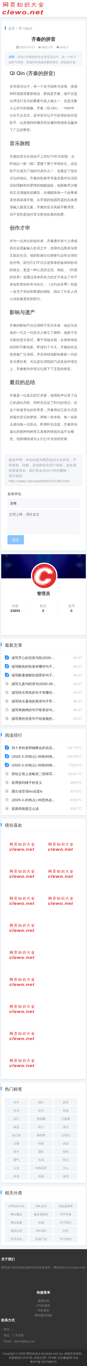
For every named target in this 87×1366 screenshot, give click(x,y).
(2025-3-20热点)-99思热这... (33, 799)
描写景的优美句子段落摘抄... (33, 718)
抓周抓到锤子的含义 (27, 782)
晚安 (16, 1127)
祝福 (41, 1176)
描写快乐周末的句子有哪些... (33, 692)
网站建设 (16, 1214)
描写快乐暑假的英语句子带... (33, 701)
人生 (16, 1168)
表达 (16, 1176)
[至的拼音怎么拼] (22, 982)
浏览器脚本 (65, 1206)
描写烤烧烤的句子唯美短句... (33, 709)
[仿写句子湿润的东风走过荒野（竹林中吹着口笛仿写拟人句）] (22, 928)
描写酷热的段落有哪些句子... (33, 666)
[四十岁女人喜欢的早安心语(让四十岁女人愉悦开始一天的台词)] (22, 1009)
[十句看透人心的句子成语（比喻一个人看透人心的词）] (22, 847)
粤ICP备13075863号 (43, 1361)
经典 (41, 1143)
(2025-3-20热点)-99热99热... (33, 756)
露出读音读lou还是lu (27, 791)
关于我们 (66, 1222)
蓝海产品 (41, 1239)
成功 (66, 1127)
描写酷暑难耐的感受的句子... (33, 674)
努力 (41, 1127)
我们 (41, 1102)
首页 (11, 28)
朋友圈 (41, 1118)
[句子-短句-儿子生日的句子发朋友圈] (61, 874)
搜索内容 (43, 1300)
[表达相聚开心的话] (22, 874)
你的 (66, 1151)
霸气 (16, 1159)
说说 (66, 1143)
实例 (41, 1222)
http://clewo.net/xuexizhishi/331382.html (39, 480)
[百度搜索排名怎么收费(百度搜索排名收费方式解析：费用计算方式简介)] (22, 1036)
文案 (16, 1143)
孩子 (16, 1151)
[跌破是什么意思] (22, 955)
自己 (16, 1118)
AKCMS (41, 1230)
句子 (16, 1102)
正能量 (65, 1118)
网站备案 (16, 1222)
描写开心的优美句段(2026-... (33, 657)
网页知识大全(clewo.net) (42, 1353)
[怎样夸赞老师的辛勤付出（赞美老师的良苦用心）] (22, 1063)
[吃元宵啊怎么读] (22, 901)
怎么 (66, 1168)
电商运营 (16, 1230)
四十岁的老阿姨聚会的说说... (33, 747)
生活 (16, 1110)
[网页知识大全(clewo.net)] (23, 8)
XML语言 (41, 1206)
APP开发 (66, 1214)
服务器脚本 (41, 1214)
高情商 (41, 1135)
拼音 (66, 1102)
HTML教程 (43, 1305)
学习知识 (25, 28)
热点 (66, 1159)
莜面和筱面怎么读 (25, 808)
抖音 (66, 1230)
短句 (41, 1110)
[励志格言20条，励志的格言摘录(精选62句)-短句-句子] (61, 901)
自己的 (16, 1135)
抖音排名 (16, 1239)
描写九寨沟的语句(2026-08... (34, 683)
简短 (66, 1110)
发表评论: (14, 493)
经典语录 (41, 1168)
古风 (41, 1159)
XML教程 (43, 1310)
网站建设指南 (43, 1315)
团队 (41, 1151)
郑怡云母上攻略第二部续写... (33, 773)
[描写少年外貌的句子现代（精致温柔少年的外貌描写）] (61, 847)
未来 (66, 1176)
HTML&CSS (16, 1206)
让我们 (65, 1135)
